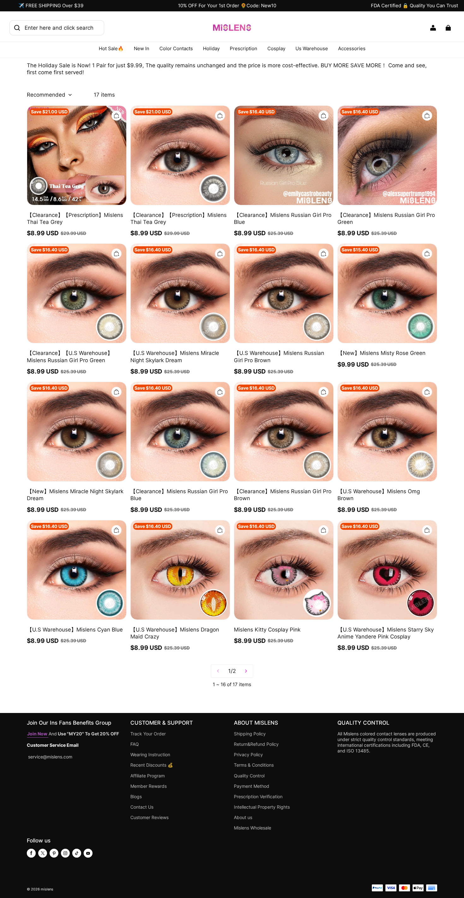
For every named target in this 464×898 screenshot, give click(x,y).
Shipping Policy (250, 733)
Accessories (352, 48)
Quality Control (249, 775)
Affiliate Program (147, 775)
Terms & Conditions (254, 765)
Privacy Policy (248, 754)
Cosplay (276, 48)
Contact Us (141, 807)
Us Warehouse (311, 48)
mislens (47, 889)
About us (243, 817)
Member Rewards (148, 786)
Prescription (243, 48)
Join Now (37, 733)
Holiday (211, 48)
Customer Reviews (149, 817)
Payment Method (251, 786)
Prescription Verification (258, 796)
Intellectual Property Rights (262, 807)
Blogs (136, 796)
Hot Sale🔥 (111, 48)
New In (141, 48)
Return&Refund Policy (256, 744)
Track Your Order (148, 733)
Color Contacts (176, 48)
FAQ (134, 744)
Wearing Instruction (150, 754)
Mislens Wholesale (252, 827)
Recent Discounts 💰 (151, 765)
